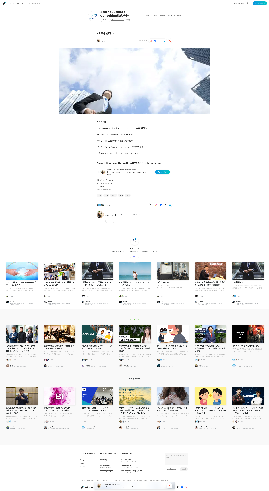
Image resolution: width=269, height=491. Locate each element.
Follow (105, 20)
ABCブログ (134, 248)
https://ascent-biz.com (117, 20)
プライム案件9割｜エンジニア (107, 183)
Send (184, 469)
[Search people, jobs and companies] (247, 3)
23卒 (121, 195)
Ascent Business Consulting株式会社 (114, 14)
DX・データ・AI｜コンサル (106, 180)
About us (154, 15)
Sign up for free (259, 3)
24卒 (128, 195)
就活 (114, 195)
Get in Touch (172, 469)
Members (162, 15)
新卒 (106, 195)
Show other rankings (134, 382)
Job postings (178, 15)
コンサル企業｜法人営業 (105, 186)
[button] (87, 454)
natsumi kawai (105, 40)
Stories (169, 15)
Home (147, 15)
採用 (100, 195)
